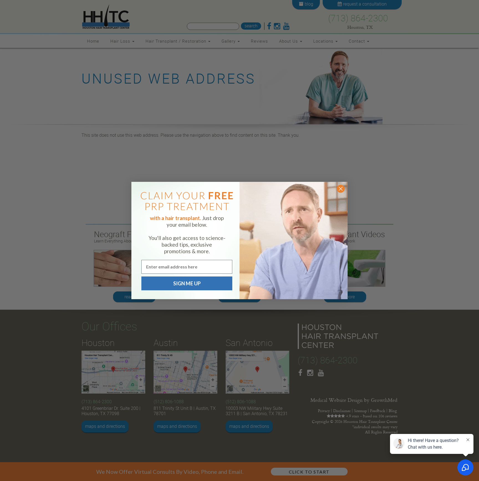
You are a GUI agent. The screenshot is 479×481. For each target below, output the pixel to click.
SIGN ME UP (187, 283)
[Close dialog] (341, 189)
